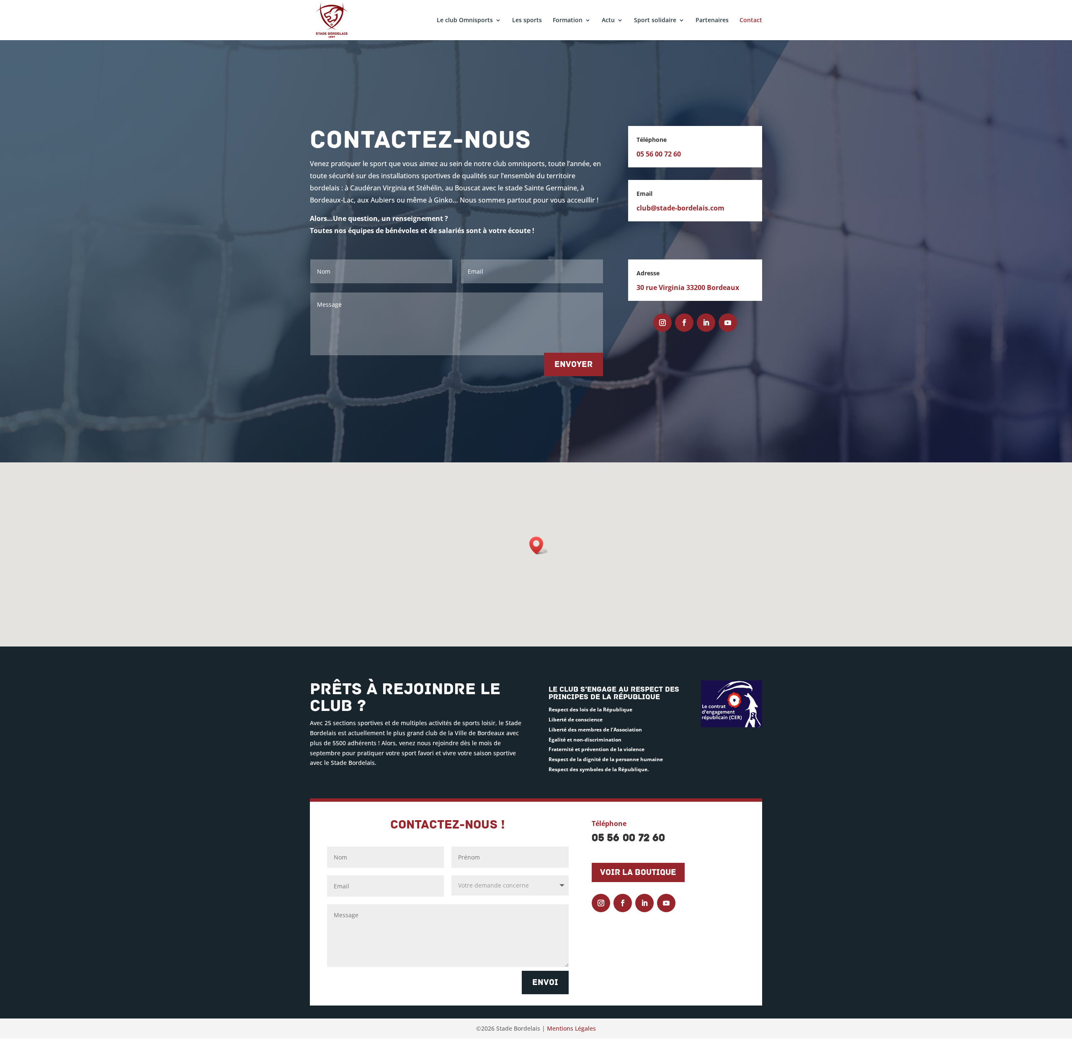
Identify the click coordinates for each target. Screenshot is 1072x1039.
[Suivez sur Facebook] (684, 322)
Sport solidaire (655, 20)
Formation (567, 20)
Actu (608, 20)
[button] (539, 545)
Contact (751, 20)
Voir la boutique (638, 872)
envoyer (573, 364)
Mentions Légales (571, 1028)
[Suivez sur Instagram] (662, 322)
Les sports (527, 20)
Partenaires (712, 20)
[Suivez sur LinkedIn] (706, 322)
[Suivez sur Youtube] (728, 322)
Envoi (545, 982)
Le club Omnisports (465, 20)
